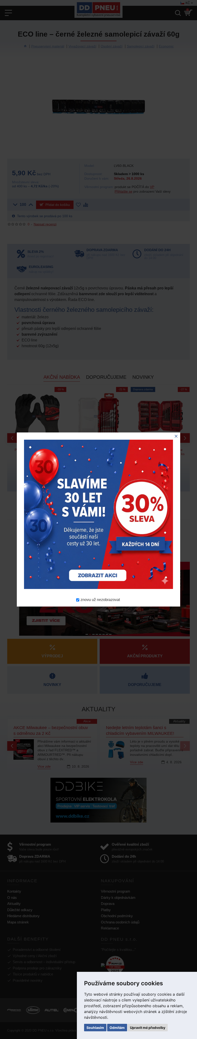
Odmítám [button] (117, 1028)
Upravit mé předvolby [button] (147, 1028)
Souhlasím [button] (95, 1028)
